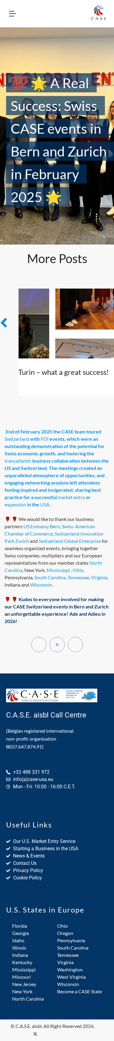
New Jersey (24, 984)
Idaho (18, 940)
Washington (70, 969)
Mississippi (58, 570)
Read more (42, 383)
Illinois (19, 947)
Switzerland (17, 439)
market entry (71, 497)
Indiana (20, 955)
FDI (45, 439)
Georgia (20, 933)
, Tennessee (77, 577)
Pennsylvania (71, 940)
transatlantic (18, 461)
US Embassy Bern (41, 526)
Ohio (62, 926)
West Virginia (71, 977)
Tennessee (68, 955)
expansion (15, 504)
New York (22, 991)
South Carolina (50, 577)
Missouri (21, 977)
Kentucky (22, 962)
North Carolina (28, 999)
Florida (19, 926)
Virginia (99, 577)
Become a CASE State (79, 991)
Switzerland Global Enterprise (70, 541)
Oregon (65, 933)
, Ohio (77, 570)
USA (45, 504)
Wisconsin (41, 584)
